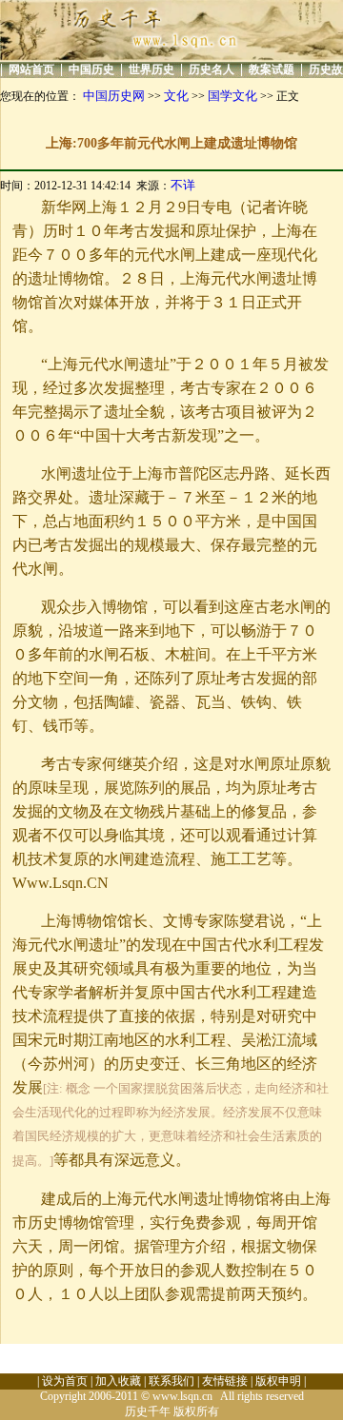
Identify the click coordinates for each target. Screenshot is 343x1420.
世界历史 (151, 69)
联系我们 (171, 1381)
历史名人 (211, 69)
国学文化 (232, 96)
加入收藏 (118, 1381)
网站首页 (31, 69)
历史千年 (148, 1411)
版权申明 (278, 1381)
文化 (176, 96)
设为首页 (65, 1381)
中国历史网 (114, 96)
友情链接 (225, 1381)
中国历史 (91, 69)
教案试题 (271, 69)
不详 (183, 185)
